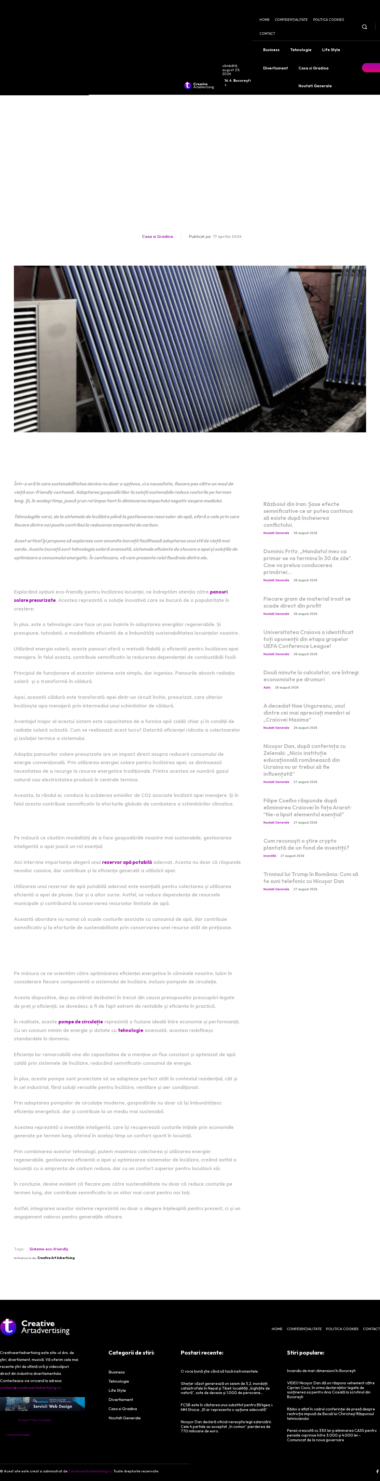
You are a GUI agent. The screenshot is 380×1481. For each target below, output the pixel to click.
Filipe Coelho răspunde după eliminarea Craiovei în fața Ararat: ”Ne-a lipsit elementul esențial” (307, 807)
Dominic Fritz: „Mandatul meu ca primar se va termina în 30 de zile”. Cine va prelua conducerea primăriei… (307, 561)
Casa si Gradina (157, 236)
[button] (364, 26)
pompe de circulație (80, 1021)
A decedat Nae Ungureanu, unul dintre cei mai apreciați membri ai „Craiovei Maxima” (306, 712)
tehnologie (130, 1030)
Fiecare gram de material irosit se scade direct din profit (307, 602)
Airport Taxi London (35, 1420)
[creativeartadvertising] (199, 85)
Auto (267, 687)
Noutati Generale (276, 533)
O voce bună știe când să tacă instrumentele (219, 1371)
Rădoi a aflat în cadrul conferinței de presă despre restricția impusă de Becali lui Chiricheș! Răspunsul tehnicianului (331, 1414)
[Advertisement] (190, 136)
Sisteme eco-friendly (48, 1248)
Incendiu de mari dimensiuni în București (321, 1370)
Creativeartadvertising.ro (90, 1471)
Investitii (269, 856)
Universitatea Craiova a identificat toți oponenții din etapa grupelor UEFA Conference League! (308, 639)
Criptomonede (17, 1435)
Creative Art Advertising (56, 1258)
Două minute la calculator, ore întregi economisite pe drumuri (311, 676)
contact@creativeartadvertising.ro (30, 1387)
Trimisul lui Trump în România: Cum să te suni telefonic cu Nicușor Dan (310, 877)
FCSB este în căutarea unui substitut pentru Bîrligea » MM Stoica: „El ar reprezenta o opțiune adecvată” (227, 1407)
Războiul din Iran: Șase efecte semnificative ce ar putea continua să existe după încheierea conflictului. (308, 514)
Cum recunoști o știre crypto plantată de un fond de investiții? (306, 844)
